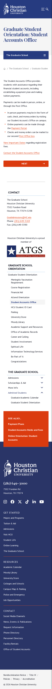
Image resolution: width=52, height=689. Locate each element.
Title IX (32, 675)
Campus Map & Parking (14, 589)
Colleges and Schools (13, 583)
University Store (18, 317)
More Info (13, 387)
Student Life (9, 539)
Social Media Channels (14, 616)
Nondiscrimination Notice (14, 675)
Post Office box (27, 136)
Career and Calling (19, 336)
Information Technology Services (27, 351)
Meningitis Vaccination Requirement (21, 281)
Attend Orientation (20, 297)
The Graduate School (19, 68)
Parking (14, 312)
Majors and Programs (13, 517)
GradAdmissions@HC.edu (19, 217)
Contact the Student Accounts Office (21, 152)
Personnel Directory (13, 638)
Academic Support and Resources (27, 326)
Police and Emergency (14, 594)
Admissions (13, 377)
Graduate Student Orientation (22, 274)
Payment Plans (16, 424)
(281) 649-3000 (15, 483)
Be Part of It (17, 356)
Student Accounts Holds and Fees (25, 429)
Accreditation (29, 679)
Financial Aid (17, 292)
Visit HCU (8, 534)
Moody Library (18, 322)
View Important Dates (14, 142)
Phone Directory (11, 632)
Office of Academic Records (24, 331)
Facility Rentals (10, 643)
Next (24, 164)
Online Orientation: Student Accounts (22, 437)
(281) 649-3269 (22, 221)
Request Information (13, 627)
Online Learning (10, 545)
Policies (6, 679)
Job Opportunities (12, 600)
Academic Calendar (12, 567)
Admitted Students (17, 392)
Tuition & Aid (9, 523)
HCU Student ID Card (21, 307)
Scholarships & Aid (17, 382)
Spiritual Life (17, 346)
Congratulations (19, 361)
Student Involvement (21, 341)
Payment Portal (19, 128)
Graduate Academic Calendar (25, 397)
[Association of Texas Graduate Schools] (26, 251)
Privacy (16, 679)
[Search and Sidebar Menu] (44, 9)
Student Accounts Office (23, 302)
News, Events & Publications (17, 621)
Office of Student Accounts (16, 649)
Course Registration (20, 287)
